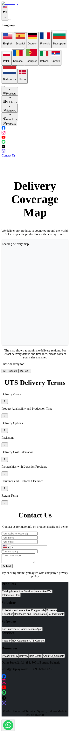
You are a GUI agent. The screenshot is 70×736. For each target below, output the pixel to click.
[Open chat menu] (8, 725)
